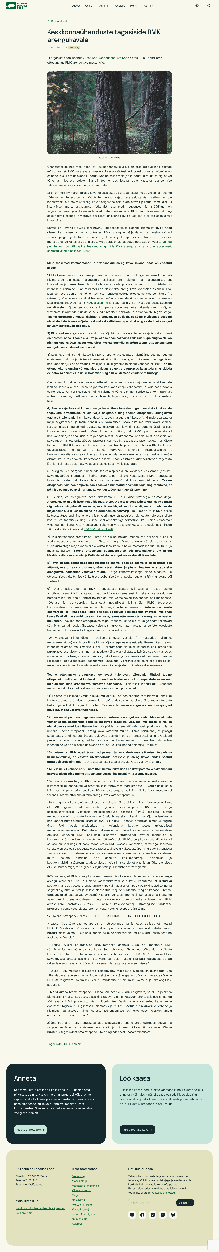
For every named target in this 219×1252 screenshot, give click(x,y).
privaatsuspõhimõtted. (162, 1192)
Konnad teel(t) (80, 1209)
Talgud (76, 1195)
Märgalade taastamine (85, 1185)
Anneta (103, 5)
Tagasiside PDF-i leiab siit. (64, 1044)
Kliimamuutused (81, 1190)
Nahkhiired (78, 1200)
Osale (88, 5)
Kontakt (148, 5)
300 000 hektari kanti (98, 529)
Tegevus (75, 5)
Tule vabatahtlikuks (135, 1129)
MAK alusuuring (97, 302)
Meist (133, 5)
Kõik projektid (24, 1213)
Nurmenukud (79, 1218)
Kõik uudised (59, 21)
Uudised (120, 5)
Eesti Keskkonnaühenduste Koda (107, 58)
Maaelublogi (79, 1181)
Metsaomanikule (82, 1204)
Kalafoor (77, 1223)
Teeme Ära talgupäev (85, 1214)
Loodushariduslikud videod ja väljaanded (40, 1208)
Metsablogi (74, 47)
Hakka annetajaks (29, 1129)
